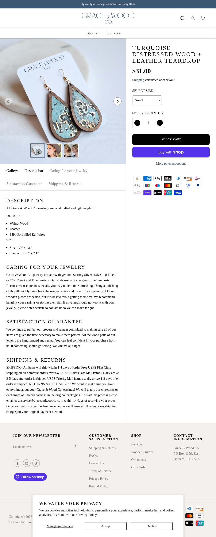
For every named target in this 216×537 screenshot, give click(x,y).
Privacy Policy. (87, 515)
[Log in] (192, 18)
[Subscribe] (74, 447)
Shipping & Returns (65, 184)
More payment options (171, 163)
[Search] (182, 18)
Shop (91, 33)
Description (33, 170)
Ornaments (138, 460)
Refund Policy (98, 486)
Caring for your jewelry (68, 170)
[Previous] (8, 101)
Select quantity (148, 113)
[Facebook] (17, 463)
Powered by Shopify (22, 522)
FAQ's (93, 456)
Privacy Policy (98, 479)
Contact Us (96, 463)
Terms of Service (100, 471)
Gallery (12, 170)
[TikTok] (36, 463)
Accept (106, 526)
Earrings (136, 444)
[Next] (117, 101)
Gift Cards (138, 467)
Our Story (113, 33)
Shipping (138, 80)
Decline (152, 526)
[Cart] (202, 18)
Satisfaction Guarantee (24, 184)
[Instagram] (26, 463)
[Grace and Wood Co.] (108, 18)
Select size (142, 91)
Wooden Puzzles (142, 452)
